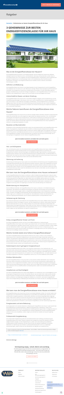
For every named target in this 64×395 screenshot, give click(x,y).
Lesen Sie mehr (32, 356)
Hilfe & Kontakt (21, 376)
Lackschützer (38, 382)
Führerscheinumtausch (40, 384)
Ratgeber (20, 374)
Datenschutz (54, 372)
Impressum (54, 374)
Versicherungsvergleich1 (40, 377)
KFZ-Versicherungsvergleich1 (40, 375)
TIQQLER (37, 379)
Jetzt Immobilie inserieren (50, 4)
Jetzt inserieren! (32, 141)
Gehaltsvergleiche (39, 386)
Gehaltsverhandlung (39, 388)
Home (19, 372)
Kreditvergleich (38, 392)
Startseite (9, 23)
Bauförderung (38, 380)
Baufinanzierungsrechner (40, 390)
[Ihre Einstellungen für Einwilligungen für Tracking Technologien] (2, 393)
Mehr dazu (22, 330)
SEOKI (36, 372)
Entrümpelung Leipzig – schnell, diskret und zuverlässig (32, 347)
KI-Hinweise (54, 376)
